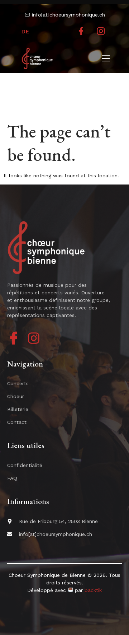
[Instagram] (101, 31)
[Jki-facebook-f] (81, 31)
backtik (93, 590)
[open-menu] (105, 59)
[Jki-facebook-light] (13, 338)
